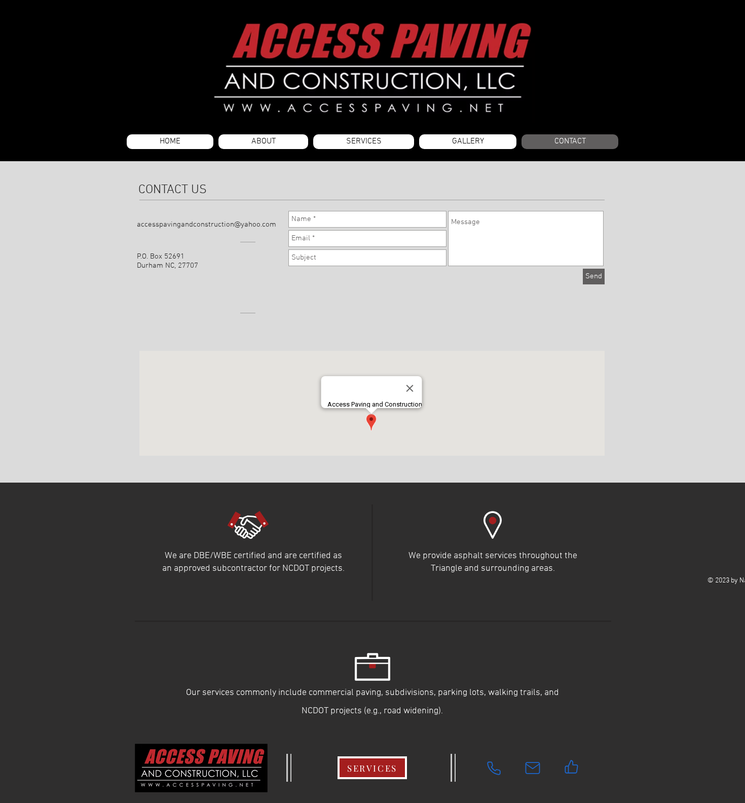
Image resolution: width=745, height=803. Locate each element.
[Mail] (533, 768)
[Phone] (493, 768)
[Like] (571, 766)
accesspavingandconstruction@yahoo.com (206, 224)
